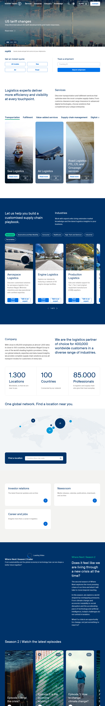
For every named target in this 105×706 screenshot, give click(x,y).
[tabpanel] (64, 358)
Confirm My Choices (27, 369)
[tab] (26, 342)
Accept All (81, 369)
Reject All (61, 369)
